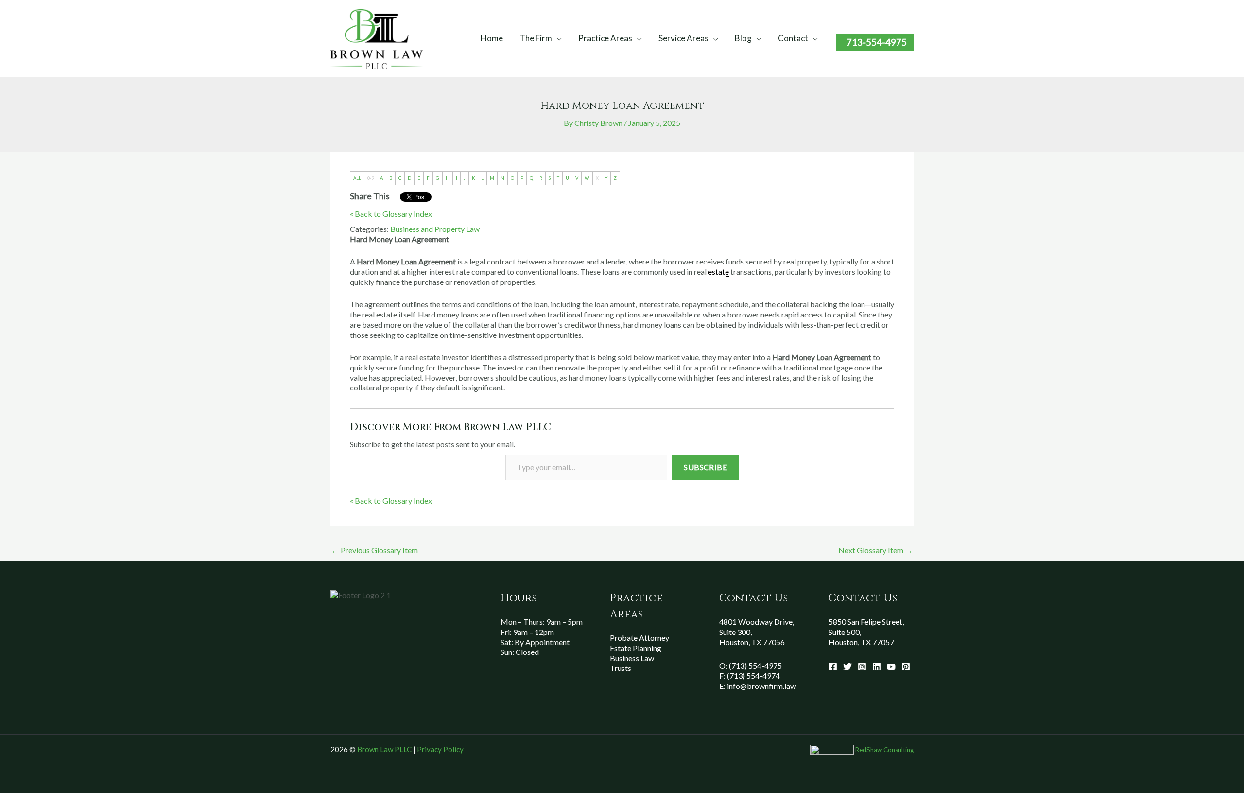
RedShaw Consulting (884, 750)
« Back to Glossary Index (391, 213)
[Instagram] (862, 666)
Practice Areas (605, 38)
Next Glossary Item (875, 550)
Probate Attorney (639, 637)
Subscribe (705, 467)
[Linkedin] (876, 666)
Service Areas (683, 38)
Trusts (620, 667)
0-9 (370, 178)
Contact (793, 38)
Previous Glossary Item (374, 550)
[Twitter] (847, 666)
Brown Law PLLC (384, 749)
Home (492, 38)
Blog (743, 38)
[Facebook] (833, 666)
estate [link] (718, 271)
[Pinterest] (905, 666)
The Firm (535, 38)
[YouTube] (891, 666)
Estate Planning (635, 647)
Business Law (632, 658)
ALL (357, 178)
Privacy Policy (440, 749)
